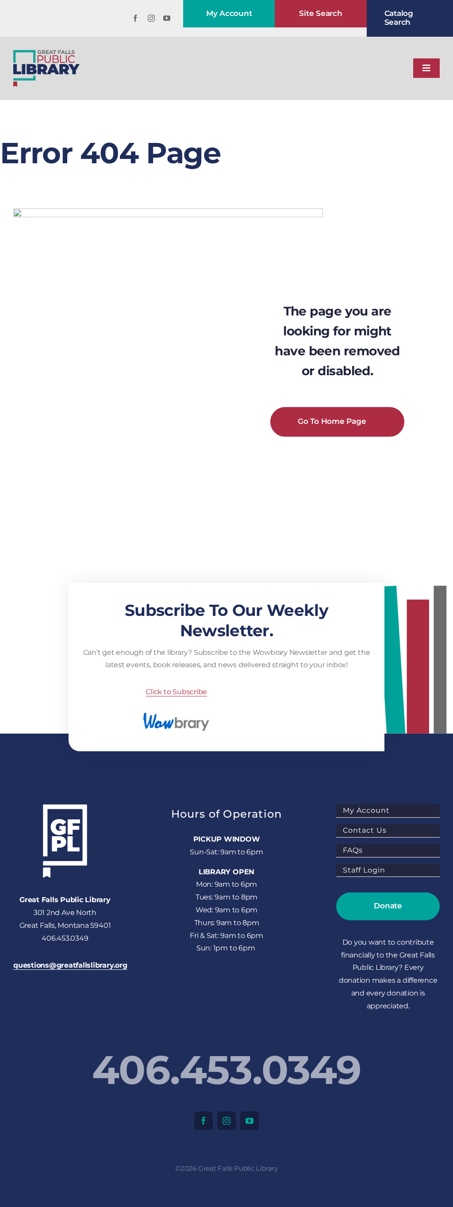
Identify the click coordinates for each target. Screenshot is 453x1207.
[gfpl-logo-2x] (46, 53)
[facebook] (135, 18)
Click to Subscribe (176, 692)
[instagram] (151, 18)
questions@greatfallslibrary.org (70, 965)
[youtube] (166, 18)
